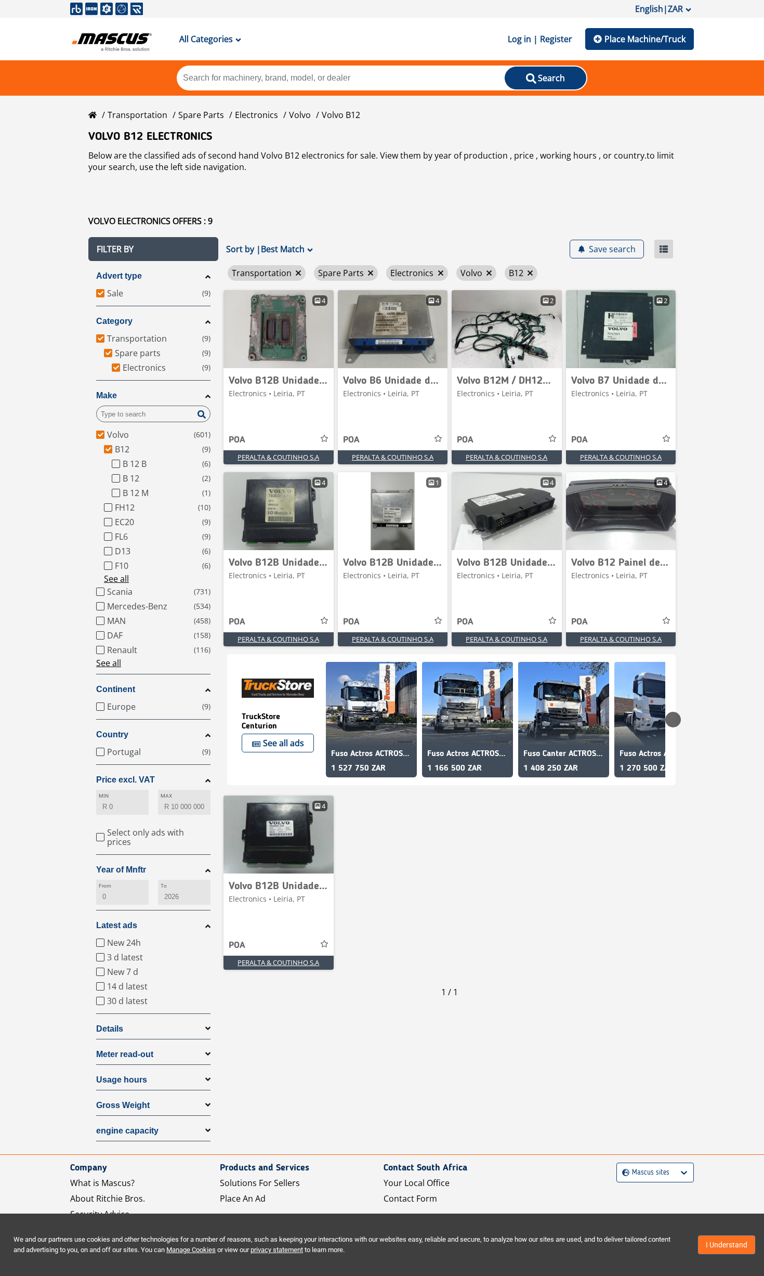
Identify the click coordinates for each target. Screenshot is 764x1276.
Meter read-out (124, 1054)
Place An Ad (243, 1198)
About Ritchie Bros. (107, 1198)
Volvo (300, 115)
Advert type (119, 275)
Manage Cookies (191, 1250)
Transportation (137, 115)
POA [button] (237, 440)
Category (114, 321)
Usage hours (121, 1079)
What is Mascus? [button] (102, 1183)
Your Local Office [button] (417, 1183)
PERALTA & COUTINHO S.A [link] (278, 457)
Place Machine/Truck (645, 39)
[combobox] (623, 1172)
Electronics (256, 115)
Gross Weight (123, 1105)
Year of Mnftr (121, 869)
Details (109, 1028)
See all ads (283, 743)
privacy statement (277, 1250)
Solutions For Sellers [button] (260, 1183)
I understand (726, 1245)
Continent (115, 689)
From (105, 886)
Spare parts (201, 115)
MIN (104, 796)
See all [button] (116, 578)
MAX (166, 796)
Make (106, 395)
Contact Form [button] (410, 1198)
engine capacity (127, 1130)
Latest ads (116, 925)
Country (112, 734)
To (164, 886)
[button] (153, 249)
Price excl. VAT (125, 779)
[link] (278, 329)
